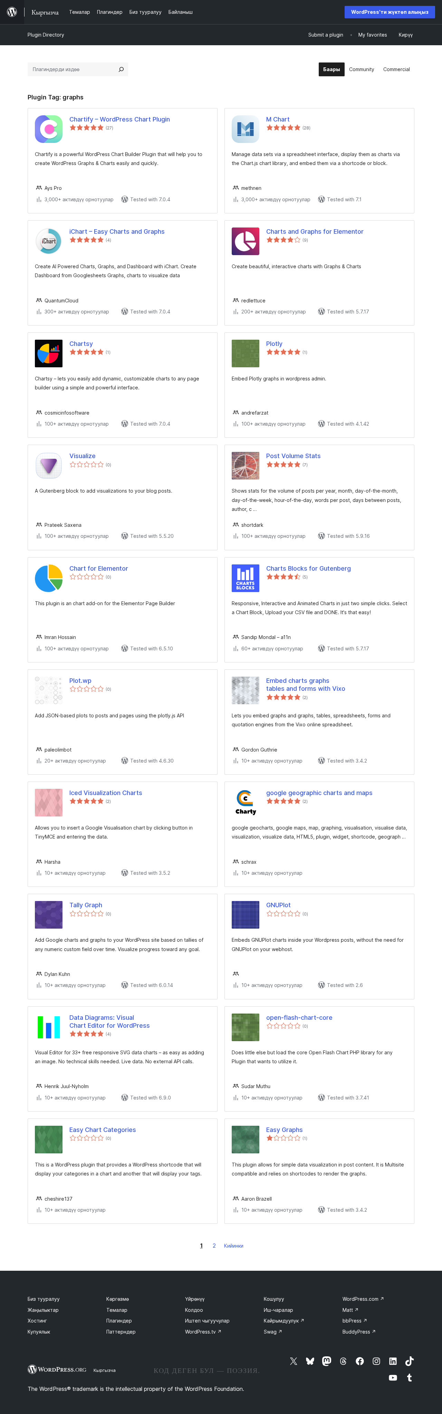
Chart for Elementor (98, 568)
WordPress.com (363, 1299)
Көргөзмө (117, 1299)
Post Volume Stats (293, 455)
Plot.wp (80, 680)
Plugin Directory (46, 35)
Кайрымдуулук (284, 1321)
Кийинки (233, 1246)
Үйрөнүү (194, 1299)
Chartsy (81, 343)
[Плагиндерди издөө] (121, 69)
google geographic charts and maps (319, 792)
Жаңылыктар (43, 1310)
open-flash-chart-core (299, 1017)
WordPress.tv (203, 1332)
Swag (273, 1332)
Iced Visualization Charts (105, 792)
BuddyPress (359, 1332)
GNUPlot (278, 905)
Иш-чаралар (278, 1310)
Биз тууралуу (44, 1299)
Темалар (116, 1310)
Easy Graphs (284, 1129)
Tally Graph (85, 905)
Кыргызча (105, 1370)
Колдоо (194, 1310)
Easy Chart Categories (102, 1129)
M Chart (278, 119)
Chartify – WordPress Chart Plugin (119, 119)
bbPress (355, 1321)
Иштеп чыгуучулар (207, 1321)
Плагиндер (119, 1321)
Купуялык (39, 1332)
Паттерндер (121, 1332)
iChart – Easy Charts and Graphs (117, 231)
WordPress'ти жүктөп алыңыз (390, 12)
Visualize (82, 455)
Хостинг (37, 1321)
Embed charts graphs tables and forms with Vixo (305, 684)
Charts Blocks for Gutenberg (308, 568)
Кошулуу (274, 1299)
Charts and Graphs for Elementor (315, 231)
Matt (351, 1310)
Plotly (274, 343)
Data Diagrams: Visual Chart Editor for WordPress (109, 1021)
